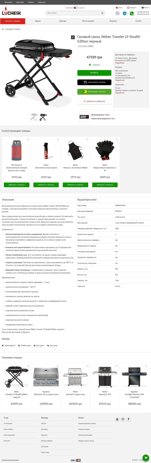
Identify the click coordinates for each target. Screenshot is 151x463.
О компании (8, 423)
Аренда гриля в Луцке (86, 441)
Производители (9, 435)
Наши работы (8, 429)
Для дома (40, 346)
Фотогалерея (88, 21)
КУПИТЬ (94, 73)
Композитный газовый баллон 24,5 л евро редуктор (16, 171)
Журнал (113, 21)
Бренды (63, 21)
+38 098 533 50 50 (143, 12)
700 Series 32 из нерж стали (46, 394)
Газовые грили (12, 29)
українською (69, 8)
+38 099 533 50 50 (143, 14)
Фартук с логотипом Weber (75, 168)
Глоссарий (44, 447)
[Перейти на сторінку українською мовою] (75, 7)
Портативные (9, 346)
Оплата (31, 2)
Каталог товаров (12, 21)
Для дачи (53, 346)
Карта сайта (45, 452)
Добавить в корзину (16, 185)
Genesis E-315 (105, 394)
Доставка (20, 2)
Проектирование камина (87, 423)
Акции (38, 21)
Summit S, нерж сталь (75, 394)
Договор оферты (46, 441)
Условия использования (10, 460)
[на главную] (11, 10)
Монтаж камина (84, 429)
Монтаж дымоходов (85, 435)
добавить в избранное (96, 101)
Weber (107, 115)
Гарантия (41, 2)
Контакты (8, 2)
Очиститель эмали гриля (46, 168)
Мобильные (26, 346)
